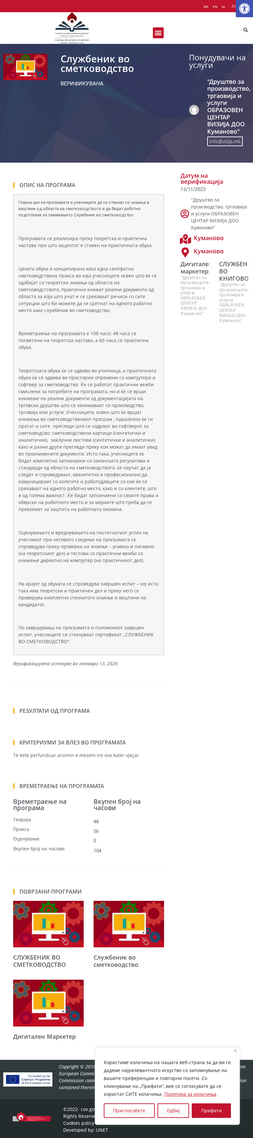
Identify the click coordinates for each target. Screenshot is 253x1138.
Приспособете (129, 1110)
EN (215, 6)
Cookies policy (78, 1123)
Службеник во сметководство (116, 960)
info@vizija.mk (225, 141)
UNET (102, 1130)
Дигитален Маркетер (44, 1036)
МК (206, 6)
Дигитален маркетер (196, 267)
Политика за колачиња (190, 1094)
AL (223, 6)
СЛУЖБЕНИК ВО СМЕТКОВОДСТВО (39, 960)
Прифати (211, 1110)
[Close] (235, 1050)
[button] (244, 8)
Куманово (209, 238)
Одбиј (173, 1110)
